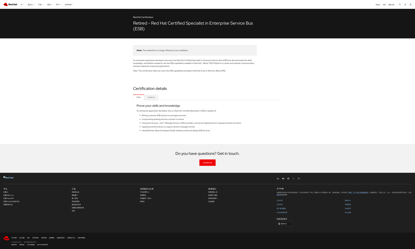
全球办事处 (35, 238)
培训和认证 (75, 192)
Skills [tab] (139, 97)
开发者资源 (75, 201)
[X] (293, 179)
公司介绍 (280, 200)
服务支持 (391, 5)
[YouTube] (283, 179)
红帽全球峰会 (81, 238)
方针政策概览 (31, 245)
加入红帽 (348, 212)
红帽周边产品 (71, 238)
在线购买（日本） (146, 198)
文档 (384, 5)
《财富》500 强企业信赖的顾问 (357, 192)
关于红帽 (14, 238)
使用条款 (21, 245)
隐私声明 (14, 245)
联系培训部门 (212, 198)
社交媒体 (211, 201)
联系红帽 (43, 238)
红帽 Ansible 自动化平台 (11, 201)
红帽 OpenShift (8, 198)
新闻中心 (348, 200)
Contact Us (207, 163)
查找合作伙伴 (76, 205)
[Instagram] (298, 179)
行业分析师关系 (282, 212)
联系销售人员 (212, 192)
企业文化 (280, 204)
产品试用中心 (144, 192)
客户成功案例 (281, 208)
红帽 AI (5, 192)
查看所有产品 (8, 205)
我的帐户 (75, 195)
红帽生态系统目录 (78, 208)
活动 (28, 238)
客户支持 (75, 198)
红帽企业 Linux (8, 195)
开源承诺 (348, 204)
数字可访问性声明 (42, 245)
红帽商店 (143, 195)
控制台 (378, 5)
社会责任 (348, 208)
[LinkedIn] (278, 179)
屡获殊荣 (280, 195)
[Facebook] (288, 179)
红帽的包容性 (61, 238)
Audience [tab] (151, 97)
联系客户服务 (212, 195)
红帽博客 (51, 238)
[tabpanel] (207, 118)
